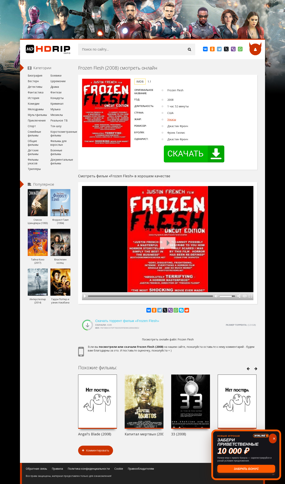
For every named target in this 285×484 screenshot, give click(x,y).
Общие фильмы (33, 142)
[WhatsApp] (240, 50)
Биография (35, 75)
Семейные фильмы (34, 133)
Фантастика (35, 92)
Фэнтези (55, 92)
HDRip (45, 49)
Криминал (56, 103)
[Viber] (233, 50)
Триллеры (34, 169)
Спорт (32, 126)
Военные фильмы (56, 152)
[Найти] (189, 49)
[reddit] (186, 310)
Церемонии (58, 81)
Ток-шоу (55, 126)
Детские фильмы (33, 152)
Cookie (118, 468)
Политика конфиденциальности (89, 468)
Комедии (33, 103)
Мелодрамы (36, 109)
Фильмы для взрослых (58, 142)
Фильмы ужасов (33, 161)
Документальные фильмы (60, 161)
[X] (226, 50)
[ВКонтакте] (205, 50)
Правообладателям (141, 468)
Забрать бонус (246, 468)
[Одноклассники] (212, 50)
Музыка (55, 109)
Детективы (35, 87)
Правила (57, 468)
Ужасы (171, 119)
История (33, 98)
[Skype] (181, 310)
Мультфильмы (37, 115)
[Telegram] (219, 50)
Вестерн (33, 81)
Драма (54, 87)
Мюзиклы (56, 115)
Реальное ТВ (59, 120)
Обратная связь (36, 468)
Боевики (55, 75)
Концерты (57, 98)
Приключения (37, 120)
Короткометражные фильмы (60, 133)
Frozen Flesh (186, 339)
